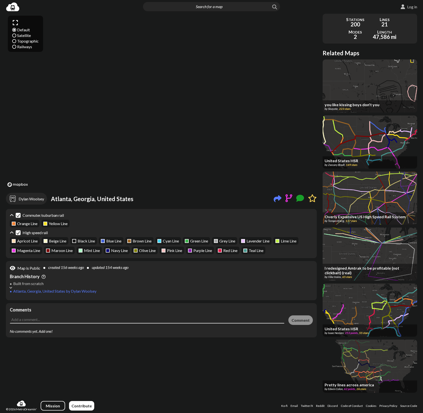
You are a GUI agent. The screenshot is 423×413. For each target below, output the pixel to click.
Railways (24, 46)
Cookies (371, 406)
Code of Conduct (352, 406)
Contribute (81, 405)
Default (23, 29)
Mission (53, 405)
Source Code (408, 406)
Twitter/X (307, 406)
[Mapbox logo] (17, 184)
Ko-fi (284, 406)
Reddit (320, 406)
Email (294, 406)
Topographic (28, 41)
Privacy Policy (388, 406)
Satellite (24, 35)
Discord (333, 406)
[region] (161, 101)
